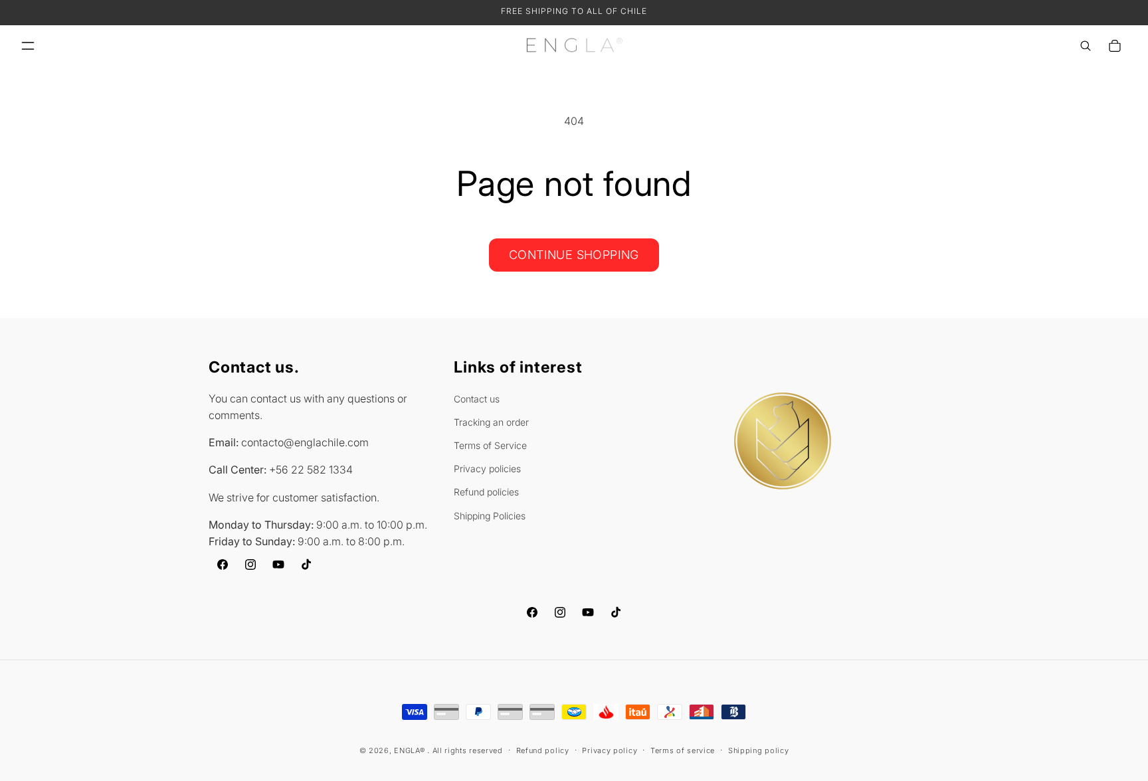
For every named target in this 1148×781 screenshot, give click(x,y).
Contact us (477, 398)
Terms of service (682, 749)
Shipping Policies (490, 515)
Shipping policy (758, 749)
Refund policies (486, 492)
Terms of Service (490, 445)
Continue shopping (574, 255)
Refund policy (542, 749)
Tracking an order (491, 422)
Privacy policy (609, 749)
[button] (28, 45)
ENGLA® (409, 750)
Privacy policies (487, 468)
